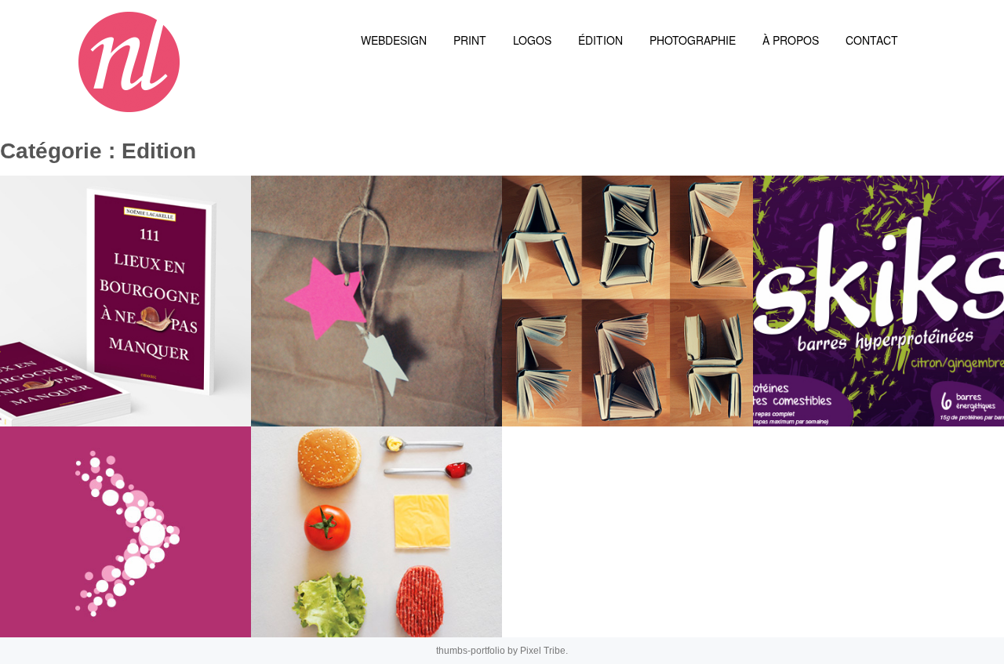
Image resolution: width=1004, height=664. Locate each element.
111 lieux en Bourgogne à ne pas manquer (133, 364)
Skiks (805, 383)
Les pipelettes (340, 383)
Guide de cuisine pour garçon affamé (371, 575)
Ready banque (87, 594)
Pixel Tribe (543, 650)
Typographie (584, 383)
